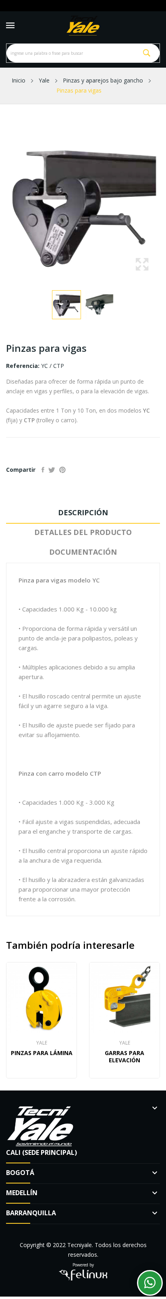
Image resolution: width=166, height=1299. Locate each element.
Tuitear (51, 470)
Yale (41, 1043)
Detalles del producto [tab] (83, 532)
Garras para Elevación (124, 1056)
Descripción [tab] (83, 512)
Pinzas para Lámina (42, 1053)
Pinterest (62, 470)
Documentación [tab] (83, 552)
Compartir (42, 470)
